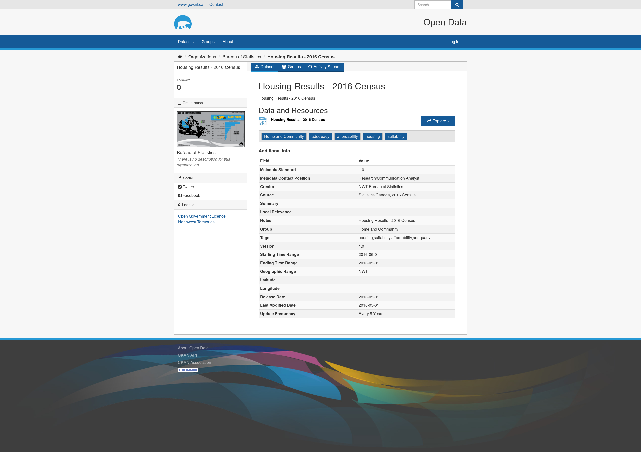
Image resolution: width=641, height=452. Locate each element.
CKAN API (187, 355)
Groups (208, 41)
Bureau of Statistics (241, 56)
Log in (453, 41)
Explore (439, 121)
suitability (396, 136)
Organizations (202, 56)
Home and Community (284, 136)
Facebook (191, 195)
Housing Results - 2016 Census (301, 56)
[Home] (180, 56)
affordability (347, 136)
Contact (216, 4)
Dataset (267, 66)
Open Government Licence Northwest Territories (202, 219)
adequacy (320, 136)
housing (373, 136)
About (228, 41)
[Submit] (457, 4)
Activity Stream (326, 66)
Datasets (186, 41)
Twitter (188, 187)
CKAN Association (194, 362)
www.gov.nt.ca (190, 4)
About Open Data (193, 348)
